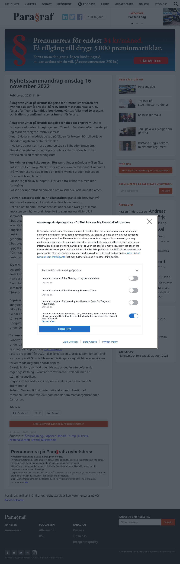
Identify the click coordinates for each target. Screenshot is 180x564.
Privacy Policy (110, 341)
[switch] (133, 278)
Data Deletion (70, 341)
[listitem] (90, 270)
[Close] (150, 222)
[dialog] (90, 282)
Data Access (90, 341)
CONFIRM (64, 329)
